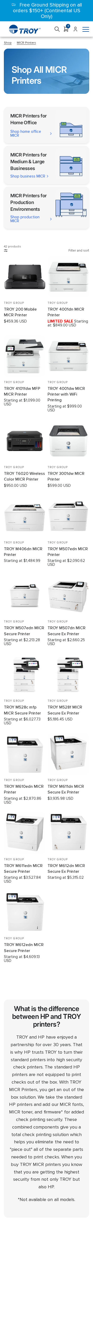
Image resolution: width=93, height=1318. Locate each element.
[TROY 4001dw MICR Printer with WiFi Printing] (68, 356)
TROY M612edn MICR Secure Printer (24, 947)
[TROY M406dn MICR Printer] (24, 516)
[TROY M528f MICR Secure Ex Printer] (68, 675)
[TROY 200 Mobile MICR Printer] (24, 277)
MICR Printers (26, 43)
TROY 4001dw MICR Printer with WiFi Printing (66, 394)
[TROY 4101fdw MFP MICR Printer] (24, 356)
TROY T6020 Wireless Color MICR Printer (24, 476)
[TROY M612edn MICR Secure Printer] (24, 912)
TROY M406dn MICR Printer (23, 551)
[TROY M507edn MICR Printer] (68, 516)
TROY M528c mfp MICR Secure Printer (22, 710)
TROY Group (14, 303)
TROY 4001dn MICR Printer (66, 312)
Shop (8, 43)
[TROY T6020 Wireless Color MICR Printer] (24, 441)
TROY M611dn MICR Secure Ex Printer (66, 789)
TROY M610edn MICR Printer (24, 789)
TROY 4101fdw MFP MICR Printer (22, 391)
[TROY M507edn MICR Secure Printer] (24, 595)
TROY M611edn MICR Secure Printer (23, 868)
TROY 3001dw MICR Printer (66, 476)
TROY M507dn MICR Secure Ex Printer (67, 630)
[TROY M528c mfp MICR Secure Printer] (24, 675)
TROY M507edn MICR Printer (68, 551)
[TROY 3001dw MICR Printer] (68, 441)
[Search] (57, 29)
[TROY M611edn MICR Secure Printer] (24, 833)
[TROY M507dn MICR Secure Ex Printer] (68, 595)
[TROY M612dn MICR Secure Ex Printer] (68, 833)
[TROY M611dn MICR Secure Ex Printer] (68, 754)
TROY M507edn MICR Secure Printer (24, 630)
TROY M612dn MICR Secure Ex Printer (66, 868)
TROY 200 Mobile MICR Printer (20, 312)
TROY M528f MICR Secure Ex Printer (65, 710)
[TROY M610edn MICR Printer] (24, 754)
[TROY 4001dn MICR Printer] (68, 277)
